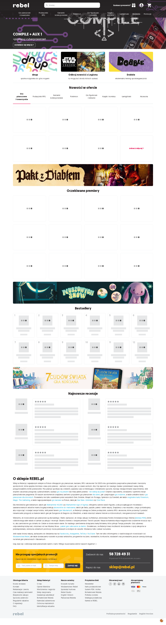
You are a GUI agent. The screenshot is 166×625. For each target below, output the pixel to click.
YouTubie (91, 534)
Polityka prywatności (115, 614)
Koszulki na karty (67, 584)
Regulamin (132, 614)
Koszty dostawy (19, 584)
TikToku (83, 534)
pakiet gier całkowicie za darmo (73, 526)
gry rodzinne (120, 494)
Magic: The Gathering (21, 500)
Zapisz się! (73, 565)
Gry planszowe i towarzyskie (24, 14)
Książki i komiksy (110, 14)
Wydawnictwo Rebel (69, 586)
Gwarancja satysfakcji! (45, 595)
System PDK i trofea (92, 589)
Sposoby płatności (20, 598)
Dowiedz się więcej (24, 45)
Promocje (147, 14)
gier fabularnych (65, 510)
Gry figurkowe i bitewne (93, 14)
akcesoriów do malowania (64, 507)
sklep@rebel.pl (121, 567)
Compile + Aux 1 (27, 34)
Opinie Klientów (43, 586)
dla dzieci (96, 494)
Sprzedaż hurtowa (68, 589)
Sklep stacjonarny (44, 592)
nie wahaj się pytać (97, 492)
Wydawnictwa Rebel (21, 536)
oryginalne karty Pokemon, (138, 497)
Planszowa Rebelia (68, 598)
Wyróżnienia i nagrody (46, 589)
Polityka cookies (91, 595)
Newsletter (89, 584)
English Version (67, 595)
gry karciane (57, 500)
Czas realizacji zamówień (23, 592)
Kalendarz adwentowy (46, 600)
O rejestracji (17, 603)
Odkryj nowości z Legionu (83, 74)
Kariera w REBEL (91, 600)
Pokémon (77, 14)
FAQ (14, 606)
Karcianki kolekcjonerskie (61, 14)
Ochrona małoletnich (45, 603)
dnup (35, 74)
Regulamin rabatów (21, 600)
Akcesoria (136, 14)
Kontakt (16, 586)
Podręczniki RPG (43, 14)
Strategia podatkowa (93, 598)
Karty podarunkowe (93, 586)
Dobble (131, 74)
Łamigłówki (124, 14)
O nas (39, 584)
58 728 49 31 (119, 554)
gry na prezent (63, 492)
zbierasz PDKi (140, 518)
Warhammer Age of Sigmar (77, 505)
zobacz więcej (135, 148)
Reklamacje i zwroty (21, 589)
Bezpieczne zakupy (20, 595)
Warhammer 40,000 (55, 505)
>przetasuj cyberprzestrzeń (29, 39)
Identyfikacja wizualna (45, 606)
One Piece (101, 500)
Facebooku (64, 534)
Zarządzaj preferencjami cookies (161, 620)
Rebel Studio (66, 592)
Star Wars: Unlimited (85, 500)
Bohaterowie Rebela (45, 598)
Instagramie (74, 534)
